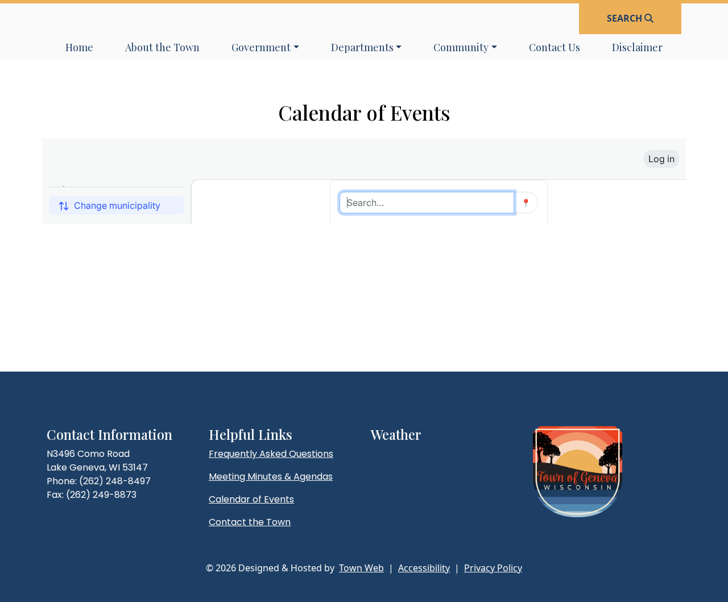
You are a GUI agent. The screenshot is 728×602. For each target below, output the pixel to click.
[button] (265, 47)
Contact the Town (250, 522)
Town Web (361, 568)
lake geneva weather (430, 477)
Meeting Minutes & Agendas (271, 476)
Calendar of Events (251, 499)
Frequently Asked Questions (271, 453)
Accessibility (424, 568)
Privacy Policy (493, 568)
